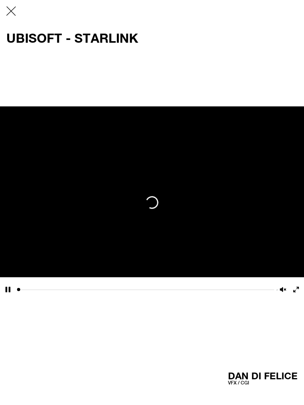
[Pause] (8, 289)
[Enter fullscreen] (296, 289)
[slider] (145, 289)
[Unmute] (283, 289)
